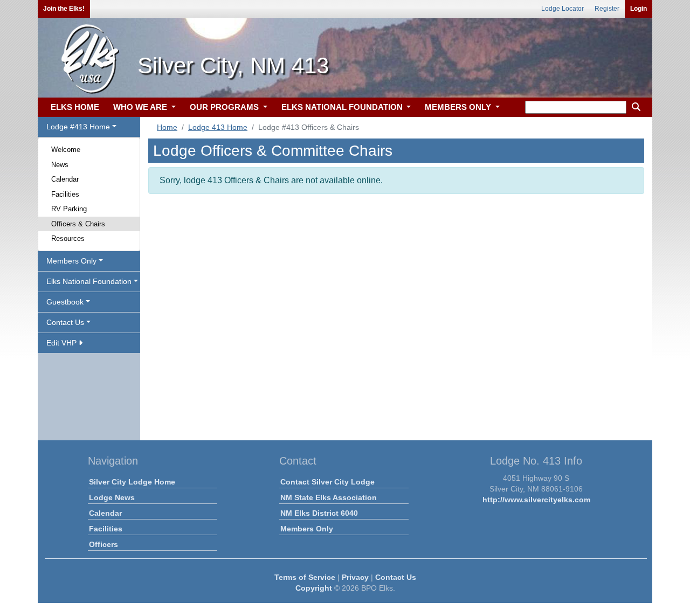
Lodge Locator (562, 8)
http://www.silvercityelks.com (536, 499)
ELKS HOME (75, 107)
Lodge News (112, 497)
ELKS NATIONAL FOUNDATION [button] (343, 107)
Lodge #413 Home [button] (78, 126)
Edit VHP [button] (62, 342)
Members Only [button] (71, 261)
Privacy (355, 577)
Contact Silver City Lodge (327, 481)
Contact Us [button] (65, 322)
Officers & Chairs (78, 224)
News (59, 165)
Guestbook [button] (65, 301)
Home (167, 127)
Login (638, 8)
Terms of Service (304, 577)
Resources (68, 238)
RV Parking (69, 209)
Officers (103, 544)
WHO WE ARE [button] (141, 107)
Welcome (65, 150)
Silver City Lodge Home (132, 481)
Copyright (313, 588)
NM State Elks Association (328, 497)
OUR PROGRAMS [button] (225, 107)
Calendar (65, 179)
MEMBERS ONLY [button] (459, 107)
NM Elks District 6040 (319, 513)
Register (607, 8)
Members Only (306, 528)
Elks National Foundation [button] (89, 281)
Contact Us (395, 577)
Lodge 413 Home (217, 127)
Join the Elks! (64, 8)
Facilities (65, 194)
